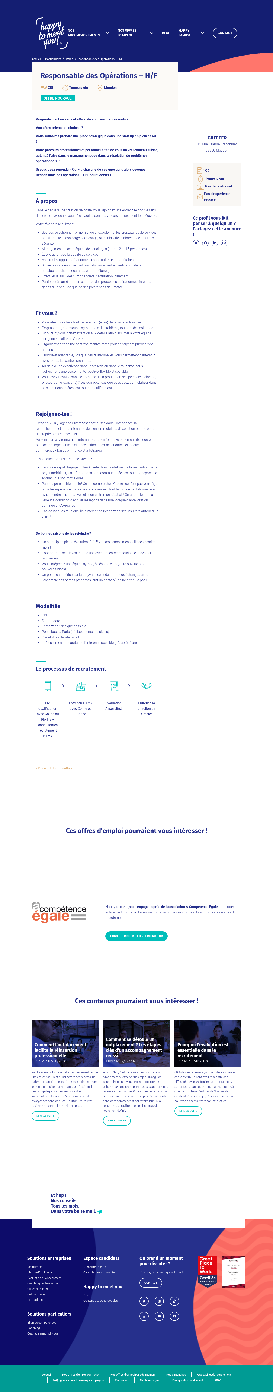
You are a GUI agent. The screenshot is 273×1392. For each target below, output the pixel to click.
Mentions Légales (150, 1380)
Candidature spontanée (99, 1272)
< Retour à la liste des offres (54, 768)
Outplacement (36, 1294)
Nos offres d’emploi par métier (81, 1374)
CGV (218, 1380)
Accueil (46, 1374)
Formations (35, 1299)
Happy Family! (184, 33)
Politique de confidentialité (188, 1380)
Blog (166, 33)
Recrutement (35, 1267)
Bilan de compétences (41, 1322)
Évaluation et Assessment (44, 1278)
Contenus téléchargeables (100, 1300)
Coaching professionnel (42, 1283)
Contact (225, 33)
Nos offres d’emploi (127, 33)
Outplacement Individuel (43, 1333)
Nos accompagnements (84, 33)
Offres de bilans (37, 1289)
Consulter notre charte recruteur (136, 936)
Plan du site (122, 1380)
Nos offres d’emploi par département (132, 1374)
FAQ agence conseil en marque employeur (78, 1380)
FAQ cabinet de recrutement (214, 1374)
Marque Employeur (39, 1272)
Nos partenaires (176, 1374)
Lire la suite (45, 1115)
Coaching (33, 1328)
